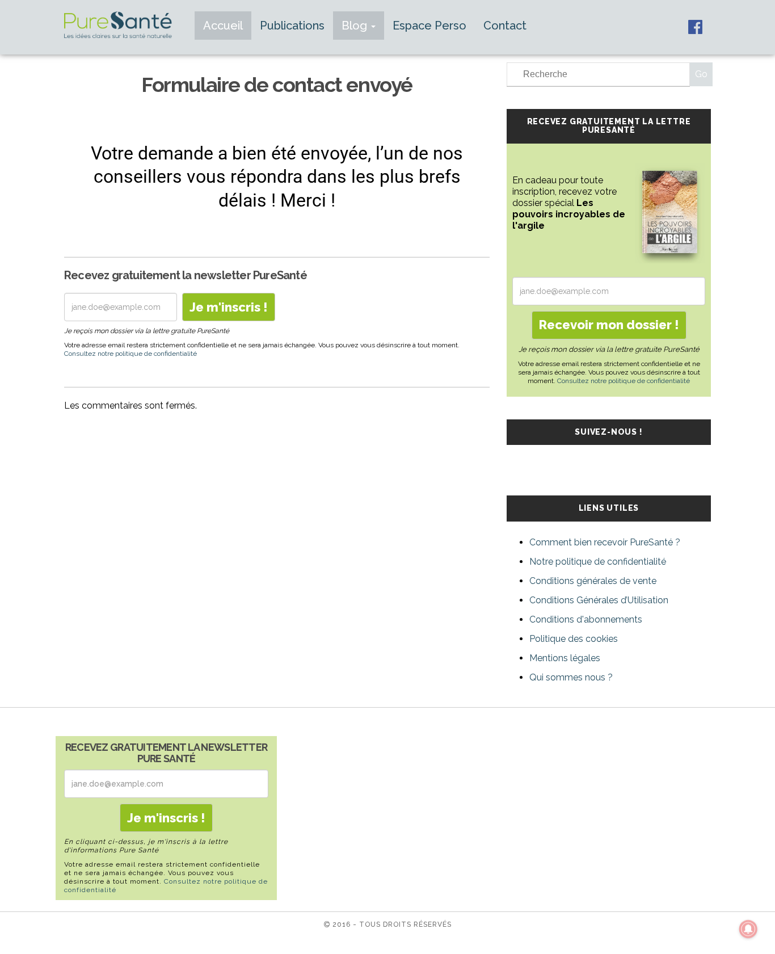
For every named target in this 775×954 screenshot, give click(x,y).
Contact (505, 25)
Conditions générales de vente (592, 580)
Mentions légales (564, 658)
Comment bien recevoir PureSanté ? (604, 542)
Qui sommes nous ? (571, 677)
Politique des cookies (573, 638)
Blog (356, 25)
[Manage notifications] (748, 929)
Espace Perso (429, 25)
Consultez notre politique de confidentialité (130, 354)
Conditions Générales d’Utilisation (598, 600)
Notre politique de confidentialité (597, 561)
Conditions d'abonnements (585, 619)
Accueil (223, 25)
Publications (292, 25)
